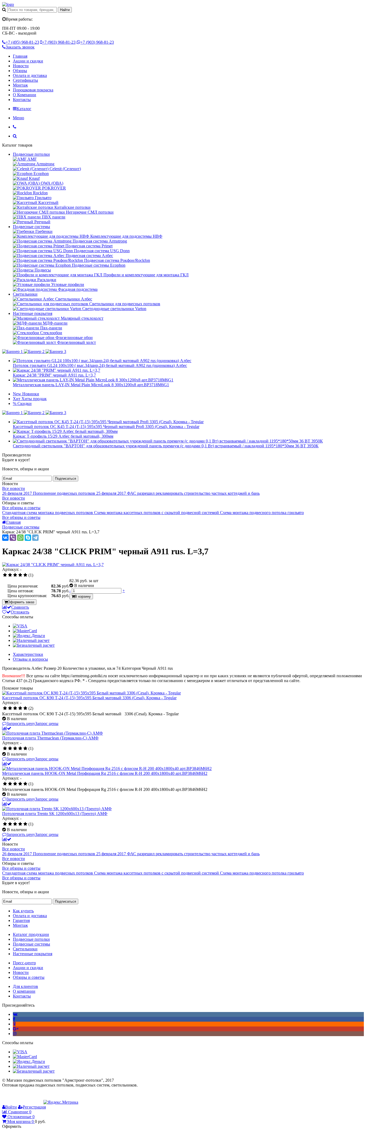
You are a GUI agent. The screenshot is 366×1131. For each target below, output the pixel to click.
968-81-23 (22, 42)
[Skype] (28, 537)
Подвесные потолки (31, 154)
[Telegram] (35, 537)
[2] (10, 575)
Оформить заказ (21, 602)
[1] (5, 575)
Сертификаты (25, 80)
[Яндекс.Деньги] (29, 635)
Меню (18, 118)
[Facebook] (14, 1019)
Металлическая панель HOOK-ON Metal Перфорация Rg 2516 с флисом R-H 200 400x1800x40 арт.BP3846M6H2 (104, 773)
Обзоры (20, 70)
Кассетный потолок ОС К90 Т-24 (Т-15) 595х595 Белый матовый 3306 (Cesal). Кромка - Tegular (89, 697)
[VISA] (20, 626)
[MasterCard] (25, 630)
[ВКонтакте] (5, 537)
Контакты (22, 99)
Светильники (25, 294)
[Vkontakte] (15, 1014)
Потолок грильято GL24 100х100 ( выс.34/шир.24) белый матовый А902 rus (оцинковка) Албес (100, 365)
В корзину (83, 596)
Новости (21, 66)
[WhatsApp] (20, 537)
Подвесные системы (31, 226)
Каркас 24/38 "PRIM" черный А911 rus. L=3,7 (54, 375)
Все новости (13, 488)
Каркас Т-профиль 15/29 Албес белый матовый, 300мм (63, 436)
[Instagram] (15, 1033)
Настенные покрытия (32, 313)
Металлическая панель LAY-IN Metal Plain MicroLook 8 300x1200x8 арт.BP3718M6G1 (91, 384)
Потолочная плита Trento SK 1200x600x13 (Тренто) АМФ (54, 813)
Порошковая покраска (33, 90)
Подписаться (65, 479)
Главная (20, 56)
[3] (15, 575)
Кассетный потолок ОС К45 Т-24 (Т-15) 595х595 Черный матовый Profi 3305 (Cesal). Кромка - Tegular (106, 426)
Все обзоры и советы (21, 507)
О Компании (24, 94)
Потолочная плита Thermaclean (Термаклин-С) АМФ (50, 738)
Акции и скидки (28, 61)
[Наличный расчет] (31, 640)
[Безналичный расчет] (34, 645)
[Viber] (13, 537)
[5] (25, 575)
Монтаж (20, 85)
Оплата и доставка (30, 75)
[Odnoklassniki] (14, 1024)
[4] (20, 575)
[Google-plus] (15, 1028)
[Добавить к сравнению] (6, 728)
